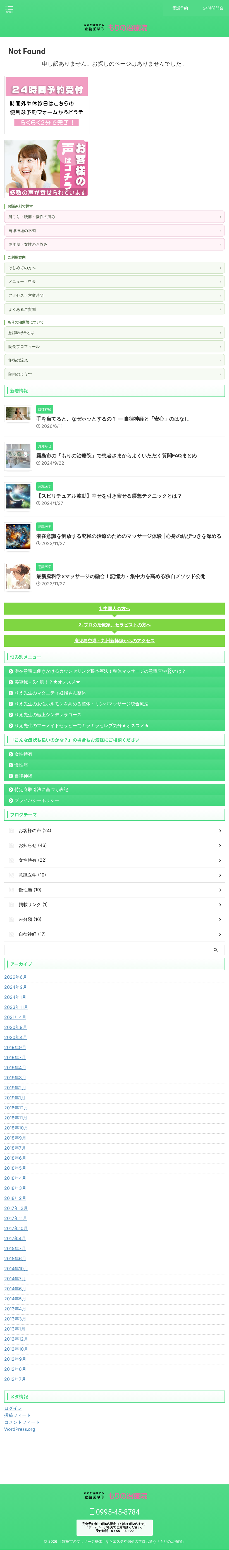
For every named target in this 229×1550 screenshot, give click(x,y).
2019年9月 (15, 1047)
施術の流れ (114, 360)
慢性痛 (21, 765)
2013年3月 (15, 1319)
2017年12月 (16, 1208)
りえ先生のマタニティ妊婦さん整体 (50, 693)
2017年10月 (16, 1228)
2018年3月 (15, 1188)
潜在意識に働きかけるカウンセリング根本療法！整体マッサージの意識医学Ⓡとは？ (100, 671)
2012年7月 (15, 1379)
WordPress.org (19, 1429)
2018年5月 (15, 1168)
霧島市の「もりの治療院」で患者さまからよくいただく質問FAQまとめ (116, 455)
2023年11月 (16, 1007)
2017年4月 (15, 1238)
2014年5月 (15, 1298)
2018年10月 (16, 1128)
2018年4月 (15, 1178)
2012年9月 (15, 1359)
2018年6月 (15, 1158)
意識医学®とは (114, 332)
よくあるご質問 (114, 309)
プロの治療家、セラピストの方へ (117, 624)
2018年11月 (15, 1118)
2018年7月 (15, 1148)
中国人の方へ (116, 608)
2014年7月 (15, 1278)
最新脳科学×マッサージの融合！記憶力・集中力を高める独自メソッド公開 (121, 576)
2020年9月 (15, 1027)
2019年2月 (15, 1087)
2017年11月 (15, 1218)
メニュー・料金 (114, 281)
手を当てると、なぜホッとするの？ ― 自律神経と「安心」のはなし (112, 419)
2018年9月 (15, 1138)
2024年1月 (15, 997)
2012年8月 (15, 1369)
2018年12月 (16, 1107)
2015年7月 (15, 1248)
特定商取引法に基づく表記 (41, 789)
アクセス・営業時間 (114, 295)
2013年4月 (15, 1309)
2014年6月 (15, 1288)
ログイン (13, 1408)
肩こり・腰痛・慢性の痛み (114, 216)
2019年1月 (14, 1097)
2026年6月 (15, 977)
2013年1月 (14, 1329)
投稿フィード (17, 1415)
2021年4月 (15, 1017)
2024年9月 (15, 987)
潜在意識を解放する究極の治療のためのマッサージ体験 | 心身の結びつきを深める (128, 536)
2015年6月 (15, 1258)
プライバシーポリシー (37, 800)
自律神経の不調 (114, 230)
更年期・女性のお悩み (114, 244)
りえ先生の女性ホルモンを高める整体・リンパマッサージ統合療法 (82, 703)
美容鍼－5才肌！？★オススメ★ (47, 682)
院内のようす (114, 374)
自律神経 (23, 775)
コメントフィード (22, 1422)
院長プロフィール (114, 346)
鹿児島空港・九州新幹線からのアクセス (114, 640)
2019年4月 (15, 1067)
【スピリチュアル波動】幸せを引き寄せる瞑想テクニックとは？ (109, 496)
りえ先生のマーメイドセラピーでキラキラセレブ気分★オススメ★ (82, 725)
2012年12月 (16, 1339)
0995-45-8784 (117, 1512)
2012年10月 (16, 1349)
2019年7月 (15, 1057)
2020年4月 (15, 1037)
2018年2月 (15, 1198)
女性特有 (23, 754)
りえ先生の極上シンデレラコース (48, 714)
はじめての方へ (114, 267)
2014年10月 (16, 1268)
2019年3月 (15, 1077)
